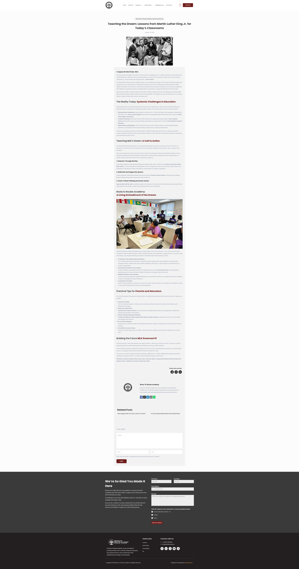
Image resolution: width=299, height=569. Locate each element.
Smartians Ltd (188, 562)
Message (153, 494)
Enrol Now (188, 5)
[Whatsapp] (154, 397)
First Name (154, 479)
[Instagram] (144, 397)
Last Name (176, 479)
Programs (138, 5)
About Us (130, 5)
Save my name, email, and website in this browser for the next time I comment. (137, 456)
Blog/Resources (159, 5)
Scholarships (146, 548)
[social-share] (172, 372)
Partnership (146, 545)
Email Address (155, 486)
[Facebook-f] (162, 548)
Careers (145, 542)
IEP (143, 551)
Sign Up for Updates (157, 522)
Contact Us (169, 5)
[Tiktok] (151, 397)
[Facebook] (141, 397)
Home (124, 5)
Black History (148, 5)
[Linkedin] (147, 397)
